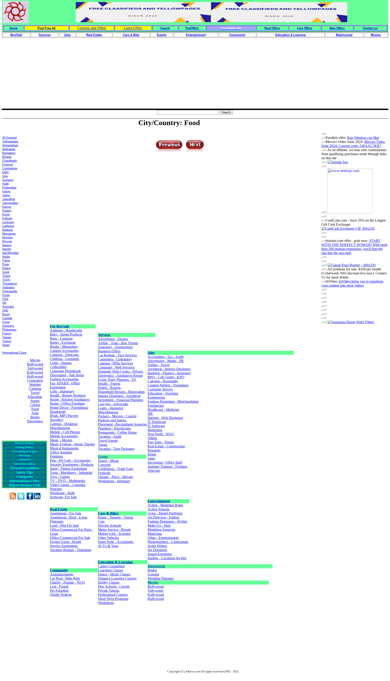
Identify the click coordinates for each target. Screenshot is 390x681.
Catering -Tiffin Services (115, 363)
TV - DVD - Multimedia (67, 481)
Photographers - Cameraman (168, 542)
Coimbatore (9, 168)
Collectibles (58, 367)
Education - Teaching (163, 393)
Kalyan (6, 206)
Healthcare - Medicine (163, 410)
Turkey (6, 341)
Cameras (35, 389)
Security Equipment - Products (71, 464)
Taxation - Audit (109, 436)
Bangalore (8, 153)
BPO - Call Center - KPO (166, 377)
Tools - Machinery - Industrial (71, 473)
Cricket (35, 405)
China (6, 322)
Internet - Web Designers (165, 418)
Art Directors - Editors (163, 517)
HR (150, 414)
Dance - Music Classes (114, 574)
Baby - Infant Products (66, 334)
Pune (5, 264)
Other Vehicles (108, 538)
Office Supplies (61, 452)
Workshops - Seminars (114, 481)
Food (35, 409)
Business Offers (109, 351)
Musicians (155, 534)
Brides (152, 570)
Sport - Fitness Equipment (68, 468)
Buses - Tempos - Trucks (115, 517)
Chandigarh (9, 160)
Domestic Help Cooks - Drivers (120, 371)
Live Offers (304, 28)
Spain (6, 345)
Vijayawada (9, 291)
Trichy (6, 279)
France (6, 333)
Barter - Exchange (63, 342)
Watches (56, 489)
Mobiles (35, 384)
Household (57, 412)
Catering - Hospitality (163, 381)
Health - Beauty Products (68, 395)
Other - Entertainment (163, 538)
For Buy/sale (59, 326)
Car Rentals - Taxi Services (117, 355)
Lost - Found (59, 586)
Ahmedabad (10, 145)
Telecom (154, 471)
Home (13, 28)
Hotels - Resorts (109, 388)
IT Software (156, 426)
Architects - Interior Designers (169, 369)
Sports (34, 401)
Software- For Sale (63, 497)
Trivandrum (9, 283)
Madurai (7, 230)
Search (165, 28)
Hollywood (35, 376)
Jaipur (6, 195)
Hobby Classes (108, 582)
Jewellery (56, 420)
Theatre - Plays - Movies (115, 477)
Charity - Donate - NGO (67, 582)
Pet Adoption (59, 590)
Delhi (5, 172)
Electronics (35, 421)
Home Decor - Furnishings (69, 408)
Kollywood (35, 372)
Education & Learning (115, 562)
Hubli (5, 183)
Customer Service (160, 389)
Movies (35, 360)
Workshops (106, 603)
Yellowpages (10, 141)
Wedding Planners (161, 578)
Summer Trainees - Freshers (167, 466)
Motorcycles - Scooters (114, 534)
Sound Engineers (160, 554)
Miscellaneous (60, 428)
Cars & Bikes (108, 513)
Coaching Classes (110, 570)
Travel (34, 393)
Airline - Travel (158, 365)
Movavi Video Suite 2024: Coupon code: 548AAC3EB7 (353, 144)
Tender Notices (61, 595)
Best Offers (272, 28)
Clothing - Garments (64, 359)
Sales (151, 458)
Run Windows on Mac (363, 138)
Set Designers (157, 550)
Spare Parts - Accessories (116, 542)
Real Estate (58, 509)
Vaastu (102, 445)
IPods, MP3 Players (64, 416)
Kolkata (7, 218)
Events (103, 457)
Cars (101, 521)
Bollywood (35, 364)
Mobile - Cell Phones (65, 432)
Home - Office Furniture (67, 403)
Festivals (104, 473)
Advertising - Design (113, 339)
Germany (8, 326)
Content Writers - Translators (168, 385)
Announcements (61, 574)
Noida (6, 256)
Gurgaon (7, 180)
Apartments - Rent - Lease (68, 517)
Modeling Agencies (161, 529)
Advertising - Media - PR (166, 361)
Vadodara (8, 287)
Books (35, 417)
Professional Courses (113, 595)
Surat (5, 272)
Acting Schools (158, 509)
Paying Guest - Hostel (65, 542)
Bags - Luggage (61, 338)
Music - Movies (61, 440)
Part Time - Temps (161, 442)
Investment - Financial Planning (120, 400)
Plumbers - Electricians (114, 428)
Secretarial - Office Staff (165, 462)
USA (5, 299)
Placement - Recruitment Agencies (122, 424)
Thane (6, 276)
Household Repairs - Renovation (121, 392)
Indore (6, 191)
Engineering (156, 397)
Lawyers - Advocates (113, 404)
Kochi (6, 214)
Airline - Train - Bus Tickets (118, 343)
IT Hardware (157, 422)
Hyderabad (9, 187)
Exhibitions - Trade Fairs (115, 469)
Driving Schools (109, 525)
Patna (6, 260)
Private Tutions (108, 590)
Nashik (6, 249)
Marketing (155, 430)
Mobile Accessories (64, 436)
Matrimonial (156, 566)
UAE (5, 310)
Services (104, 335)
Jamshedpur (10, 203)
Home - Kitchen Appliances (70, 399)
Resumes (154, 450)
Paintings (56, 456)
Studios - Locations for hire (167, 558)
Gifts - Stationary (62, 391)
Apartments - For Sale (65, 513)
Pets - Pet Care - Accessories (70, 460)
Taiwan (6, 337)
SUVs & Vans (108, 546)
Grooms (153, 574)
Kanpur (7, 210)
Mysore (7, 241)
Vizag (6, 295)
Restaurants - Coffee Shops (117, 432)
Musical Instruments (64, 448)
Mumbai (7, 237)
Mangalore (9, 233)
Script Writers (157, 546)
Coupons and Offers (91, 28)
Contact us (370, 28)
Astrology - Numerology (115, 347)
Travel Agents (108, 440)
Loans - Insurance (110, 408)
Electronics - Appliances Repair (120, 375)
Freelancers (156, 405)
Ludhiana (8, 226)
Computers (35, 380)
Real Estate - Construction (166, 446)
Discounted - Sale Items (67, 375)
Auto (35, 413)
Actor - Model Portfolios (165, 513)
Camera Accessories (64, 351)
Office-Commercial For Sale (70, 538)
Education (35, 397)
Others (152, 438)
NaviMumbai (10, 253)
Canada (7, 318)
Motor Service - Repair (114, 529)
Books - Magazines (63, 347)
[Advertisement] (195, 77)
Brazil (6, 314)
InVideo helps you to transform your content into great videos (352, 283)
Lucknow (8, 222)
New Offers (337, 28)
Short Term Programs (113, 599)
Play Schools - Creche (114, 586)
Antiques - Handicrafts (66, 330)
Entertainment (159, 501)
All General (9, 137)
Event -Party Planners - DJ (117, 379)
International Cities (14, 352)
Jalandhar (8, 199)
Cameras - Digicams (64, 355)
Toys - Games (60, 477)
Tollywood (35, 368)
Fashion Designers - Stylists (167, 521)
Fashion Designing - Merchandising (173, 401)
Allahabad (8, 149)
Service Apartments (64, 546)
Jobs (151, 353)
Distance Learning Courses (117, 578)
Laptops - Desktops (64, 424)
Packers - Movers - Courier (117, 416)
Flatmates (56, 521)
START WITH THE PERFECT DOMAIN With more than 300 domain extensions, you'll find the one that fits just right (354, 247)
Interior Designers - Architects (119, 396)
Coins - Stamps (61, 363)
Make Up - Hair (159, 525)
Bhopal (6, 157)
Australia (8, 306)
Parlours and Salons (112, 420)
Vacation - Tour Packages (116, 449)
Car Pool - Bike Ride (65, 578)
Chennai (7, 164)
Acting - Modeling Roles (165, 505)
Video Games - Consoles (67, 485)
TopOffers (192, 28)
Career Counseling (111, 566)
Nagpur (7, 245)
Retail (152, 454)
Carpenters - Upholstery (115, 359)
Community (59, 570)
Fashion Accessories (64, 379)
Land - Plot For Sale (64, 525)
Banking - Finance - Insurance (169, 373)
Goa (5, 176)
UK (4, 302)
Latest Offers (133, 28)
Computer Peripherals (65, 371)
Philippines (9, 329)
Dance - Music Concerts (108, 463)
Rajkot (6, 268)
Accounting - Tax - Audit (165, 357)
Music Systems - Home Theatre (72, 444)
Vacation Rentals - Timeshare (70, 550)
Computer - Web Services (116, 367)
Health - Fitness (109, 384)
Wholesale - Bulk (62, 493)
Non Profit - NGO (161, 434)
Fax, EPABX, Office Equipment (65, 385)
